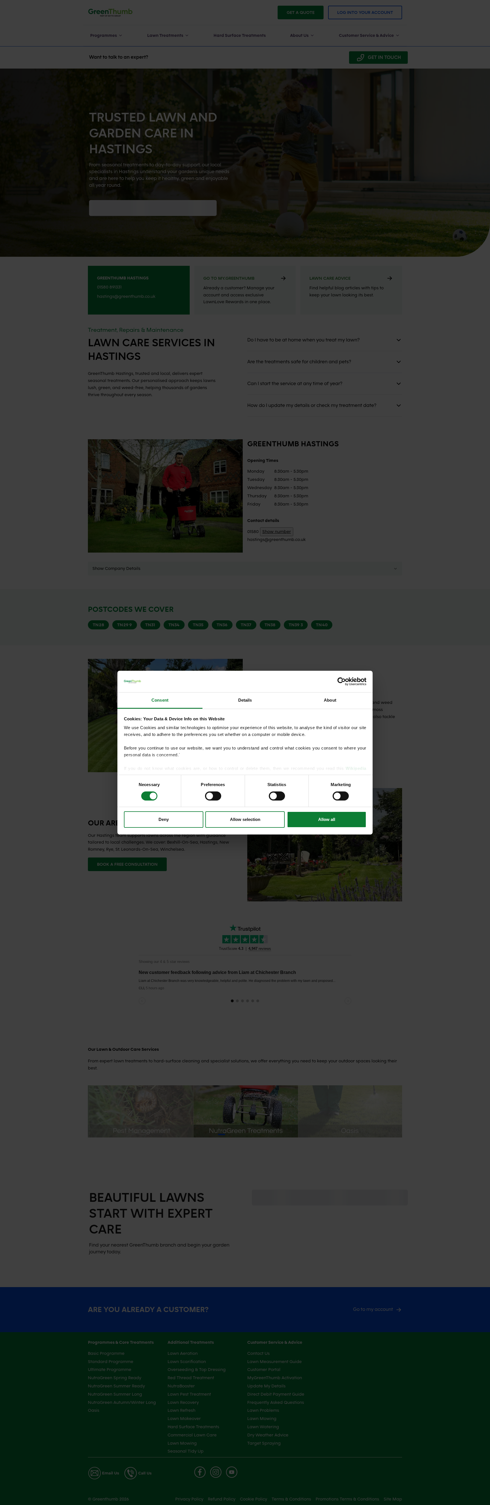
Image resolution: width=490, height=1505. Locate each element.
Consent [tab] (159, 700)
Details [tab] (245, 700)
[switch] (213, 796)
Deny (164, 819)
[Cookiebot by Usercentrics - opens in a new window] (341, 681)
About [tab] (330, 700)
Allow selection (245, 819)
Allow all (326, 819)
